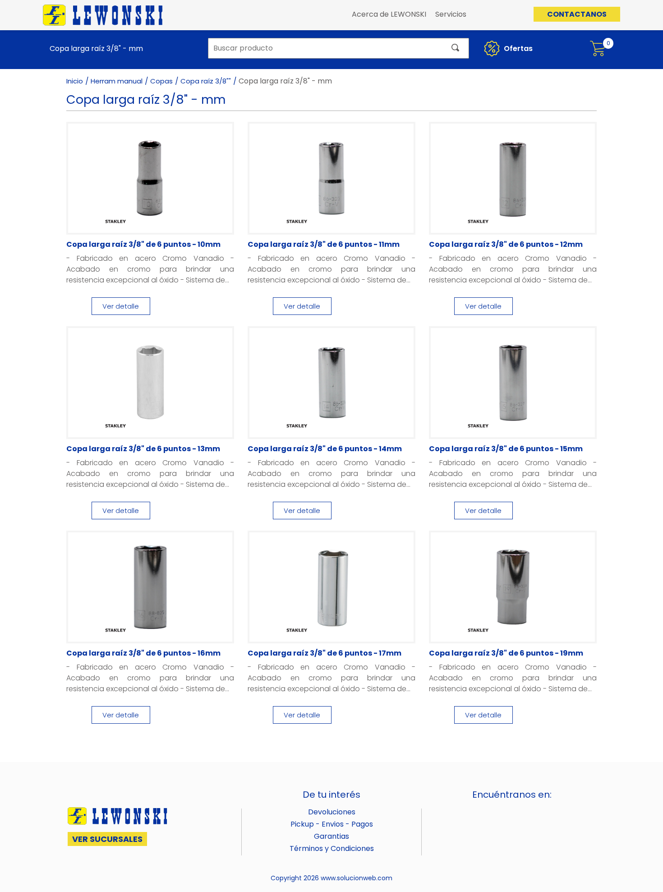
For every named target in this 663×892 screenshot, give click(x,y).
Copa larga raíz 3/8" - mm (96, 48)
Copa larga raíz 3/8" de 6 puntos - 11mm (324, 244)
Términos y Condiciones (332, 848)
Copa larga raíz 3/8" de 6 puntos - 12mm (506, 244)
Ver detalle (120, 306)
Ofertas (517, 48)
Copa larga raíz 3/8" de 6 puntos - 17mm (324, 653)
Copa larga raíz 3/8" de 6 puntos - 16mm (143, 653)
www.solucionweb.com (356, 878)
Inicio (74, 81)
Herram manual (117, 81)
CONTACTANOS (577, 14)
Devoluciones (331, 812)
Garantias (331, 836)
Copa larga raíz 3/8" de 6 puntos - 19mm (506, 653)
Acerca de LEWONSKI (389, 14)
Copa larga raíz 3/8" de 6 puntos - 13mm (143, 449)
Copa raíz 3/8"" (205, 81)
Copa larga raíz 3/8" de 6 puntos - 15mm (506, 449)
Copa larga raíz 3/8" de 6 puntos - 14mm (325, 449)
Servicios (450, 14)
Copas (161, 81)
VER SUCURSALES (107, 839)
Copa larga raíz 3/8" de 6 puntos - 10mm (143, 244)
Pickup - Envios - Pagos (331, 824)
